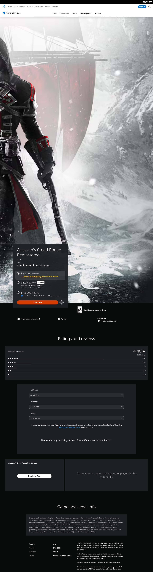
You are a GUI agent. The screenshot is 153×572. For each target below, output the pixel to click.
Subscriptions (85, 13)
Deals (74, 13)
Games (21, 6)
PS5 (15, 6)
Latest (54, 13)
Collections (64, 13)
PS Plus (29, 6)
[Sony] (147, 4)
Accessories (38, 6)
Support (54, 6)
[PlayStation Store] (12, 13)
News (47, 6)
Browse (98, 13)
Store (9, 6)
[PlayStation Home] (4, 6)
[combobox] (76, 395)
